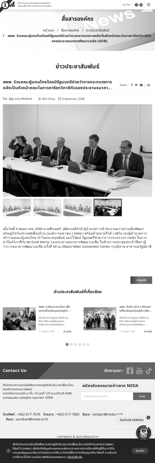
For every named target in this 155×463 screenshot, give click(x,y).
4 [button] (79, 344)
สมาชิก (126, 4)
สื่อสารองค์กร (70, 30)
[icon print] (148, 85)
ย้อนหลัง (141, 280)
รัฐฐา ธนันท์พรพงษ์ (20, 99)
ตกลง (142, 396)
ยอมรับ (140, 450)
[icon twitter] (136, 85)
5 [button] (83, 344)
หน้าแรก (48, 30)
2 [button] (71, 344)
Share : (124, 85)
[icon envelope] (141, 85)
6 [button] (87, 344)
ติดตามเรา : (114, 371)
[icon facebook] (132, 85)
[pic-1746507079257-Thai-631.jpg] (77, 150)
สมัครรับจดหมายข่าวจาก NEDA (110, 386)
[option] (77, 150)
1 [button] (67, 344)
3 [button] (75, 344)
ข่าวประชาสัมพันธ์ (97, 30)
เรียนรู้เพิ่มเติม (74, 457)
